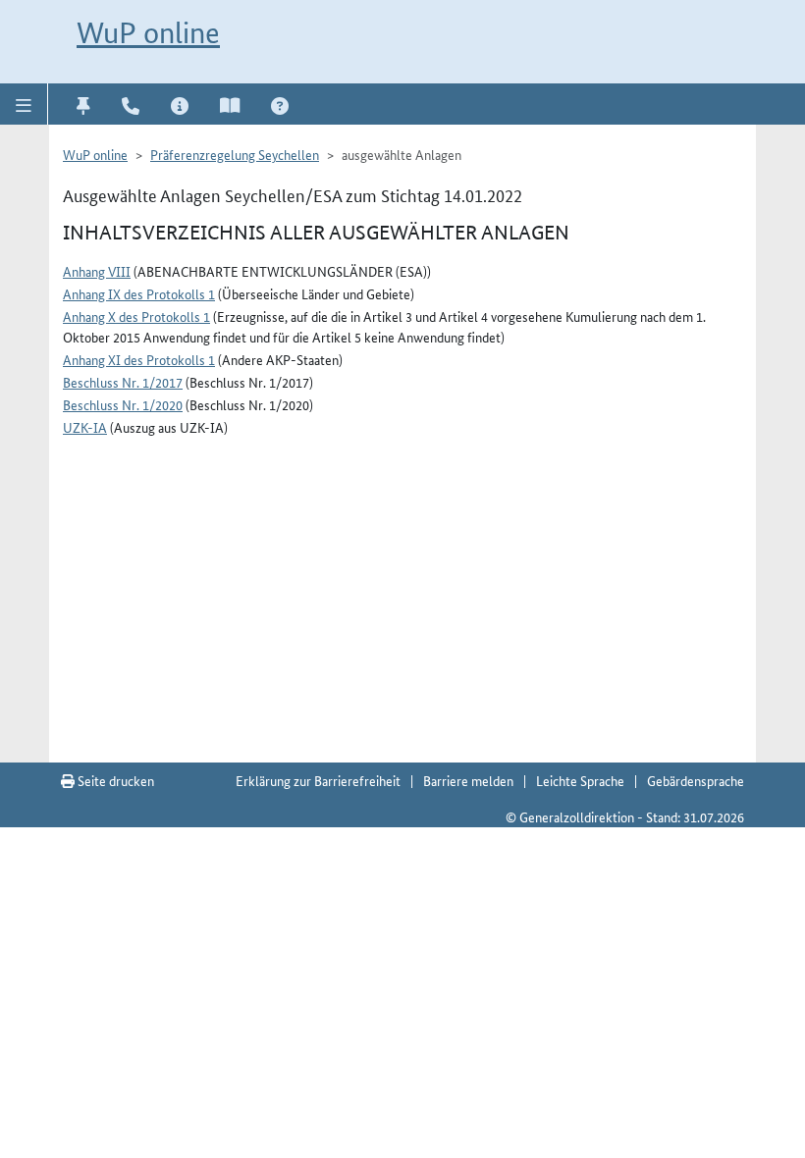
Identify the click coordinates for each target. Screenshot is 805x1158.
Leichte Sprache (580, 780)
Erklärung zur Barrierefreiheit (318, 780)
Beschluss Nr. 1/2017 (123, 382)
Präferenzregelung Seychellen (234, 154)
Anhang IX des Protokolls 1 (139, 293)
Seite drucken (114, 780)
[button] (24, 104)
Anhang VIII (97, 271)
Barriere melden (468, 780)
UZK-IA (85, 427)
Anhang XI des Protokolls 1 (139, 359)
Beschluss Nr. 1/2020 (123, 404)
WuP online (148, 33)
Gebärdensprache (695, 780)
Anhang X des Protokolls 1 (136, 316)
